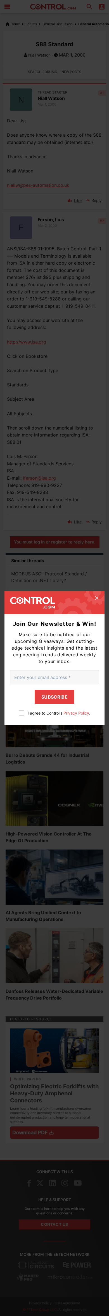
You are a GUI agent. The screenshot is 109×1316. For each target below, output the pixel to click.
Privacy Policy (76, 712)
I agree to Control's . (59, 712)
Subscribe (54, 696)
